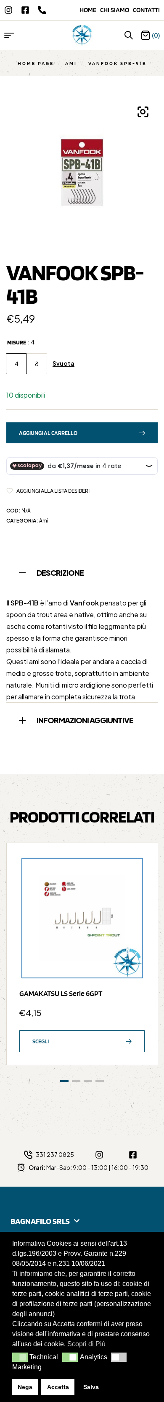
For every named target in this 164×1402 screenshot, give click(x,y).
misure (16, 342)
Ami (71, 63)
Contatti (146, 10)
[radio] (16, 363)
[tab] (82, 572)
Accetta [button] (58, 1387)
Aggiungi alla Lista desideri (53, 490)
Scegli (40, 1041)
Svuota (63, 363)
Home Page (36, 63)
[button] (20, 1357)
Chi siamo (116, 10)
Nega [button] (25, 1387)
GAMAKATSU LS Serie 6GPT (60, 993)
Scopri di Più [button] (86, 1344)
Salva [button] (91, 1387)
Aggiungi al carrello (48, 432)
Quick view (134, 886)
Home (89, 10)
